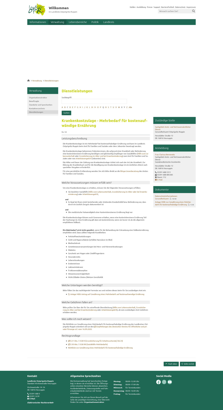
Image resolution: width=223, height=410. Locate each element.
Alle (130, 107)
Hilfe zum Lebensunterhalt (100, 191)
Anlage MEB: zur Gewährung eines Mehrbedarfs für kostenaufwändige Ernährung (173, 203)
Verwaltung (57, 21)
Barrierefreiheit (167, 7)
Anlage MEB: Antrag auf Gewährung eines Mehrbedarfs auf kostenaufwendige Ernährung (107, 294)
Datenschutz (180, 7)
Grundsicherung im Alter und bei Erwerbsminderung (100, 156)
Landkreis (108, 21)
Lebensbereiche (78, 21)
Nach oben (172, 364)
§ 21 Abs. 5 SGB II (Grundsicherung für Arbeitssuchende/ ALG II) (96, 341)
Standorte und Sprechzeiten (40, 104)
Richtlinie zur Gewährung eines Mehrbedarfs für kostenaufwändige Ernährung (100, 347)
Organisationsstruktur (38, 97)
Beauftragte (34, 101)
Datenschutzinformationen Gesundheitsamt (166, 197)
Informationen (38, 21)
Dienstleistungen (51, 80)
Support (157, 7)
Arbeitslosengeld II (83, 158)
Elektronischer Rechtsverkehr (40, 402)
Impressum (191, 7)
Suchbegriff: (67, 97)
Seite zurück (188, 364)
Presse (149, 7)
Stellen (133, 7)
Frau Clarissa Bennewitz (165, 154)
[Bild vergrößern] (161, 382)
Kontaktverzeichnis (37, 108)
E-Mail (159, 179)
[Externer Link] (158, 382)
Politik (95, 21)
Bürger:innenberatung (129, 171)
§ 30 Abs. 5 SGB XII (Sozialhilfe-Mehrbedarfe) (89, 344)
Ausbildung (141, 7)
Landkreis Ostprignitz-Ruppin (40, 381)
